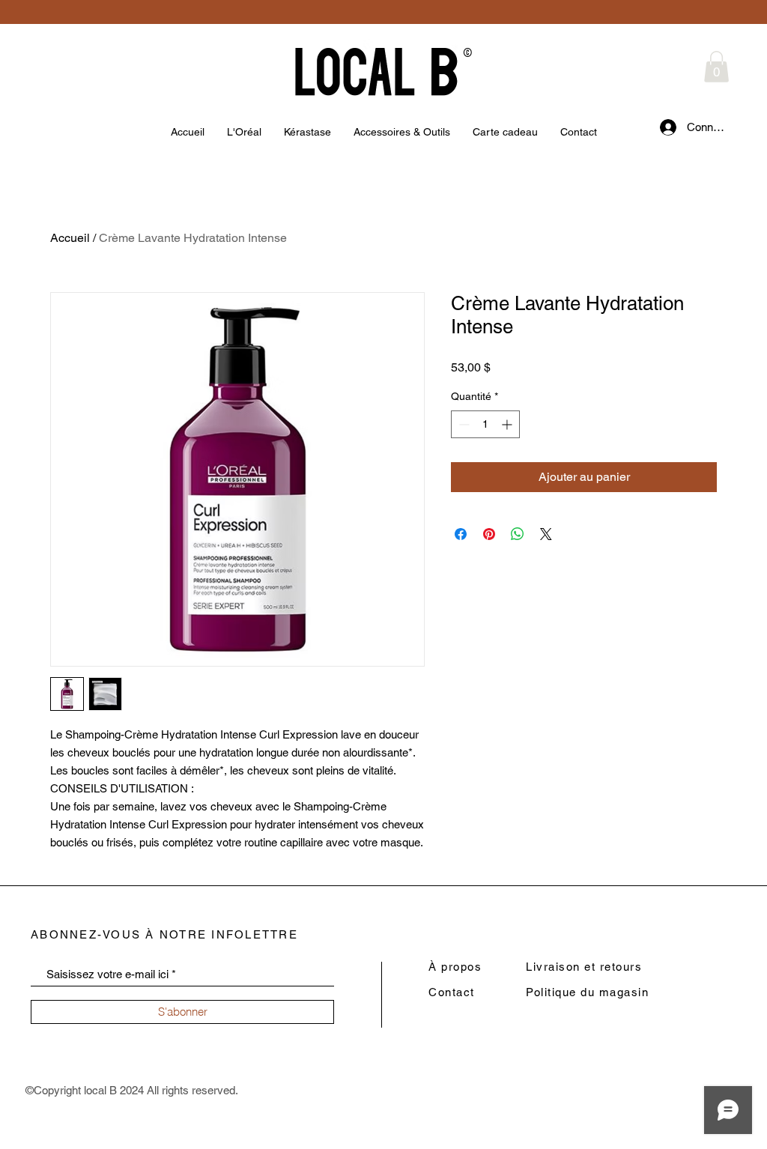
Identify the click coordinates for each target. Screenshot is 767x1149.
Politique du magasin (587, 992)
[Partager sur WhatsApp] (518, 534)
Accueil (70, 238)
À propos (455, 966)
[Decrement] (462, 424)
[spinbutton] (485, 424)
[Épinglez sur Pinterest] (489, 534)
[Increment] (508, 424)
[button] (716, 66)
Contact (451, 992)
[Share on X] (546, 534)
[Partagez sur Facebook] (461, 534)
